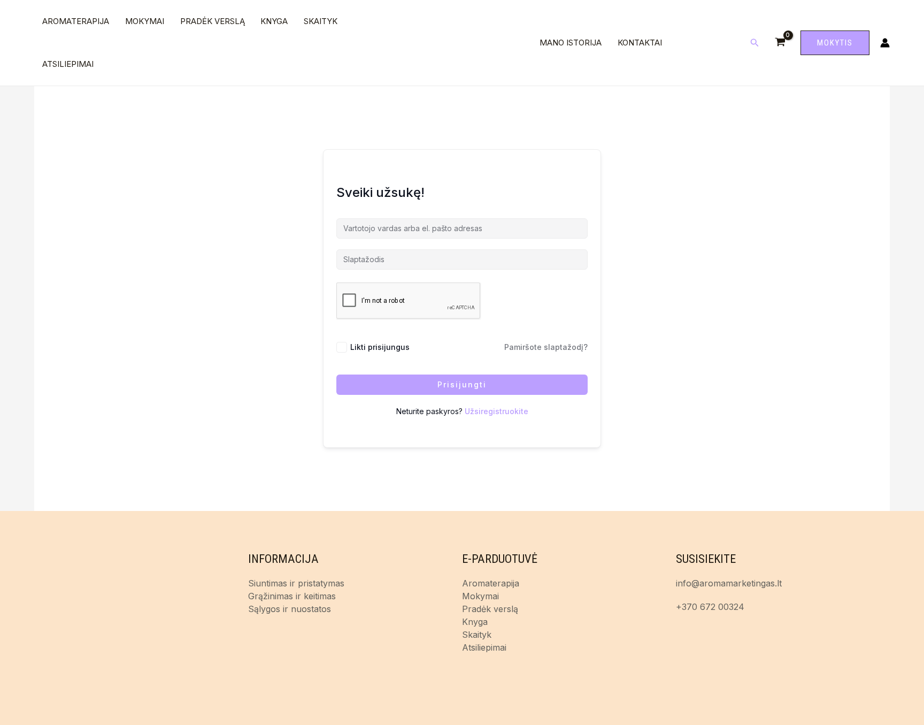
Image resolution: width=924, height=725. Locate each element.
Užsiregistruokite (496, 411)
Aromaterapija (75, 21)
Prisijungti (462, 384)
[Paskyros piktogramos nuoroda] (885, 43)
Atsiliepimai (68, 64)
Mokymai (144, 21)
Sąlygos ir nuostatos (289, 609)
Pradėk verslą (212, 21)
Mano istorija (571, 43)
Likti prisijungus (380, 347)
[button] (754, 42)
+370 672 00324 (710, 606)
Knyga (274, 21)
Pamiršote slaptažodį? (546, 347)
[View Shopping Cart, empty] (780, 43)
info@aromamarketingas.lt (729, 583)
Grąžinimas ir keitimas (292, 596)
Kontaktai (640, 43)
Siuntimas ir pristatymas (296, 583)
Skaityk (320, 21)
